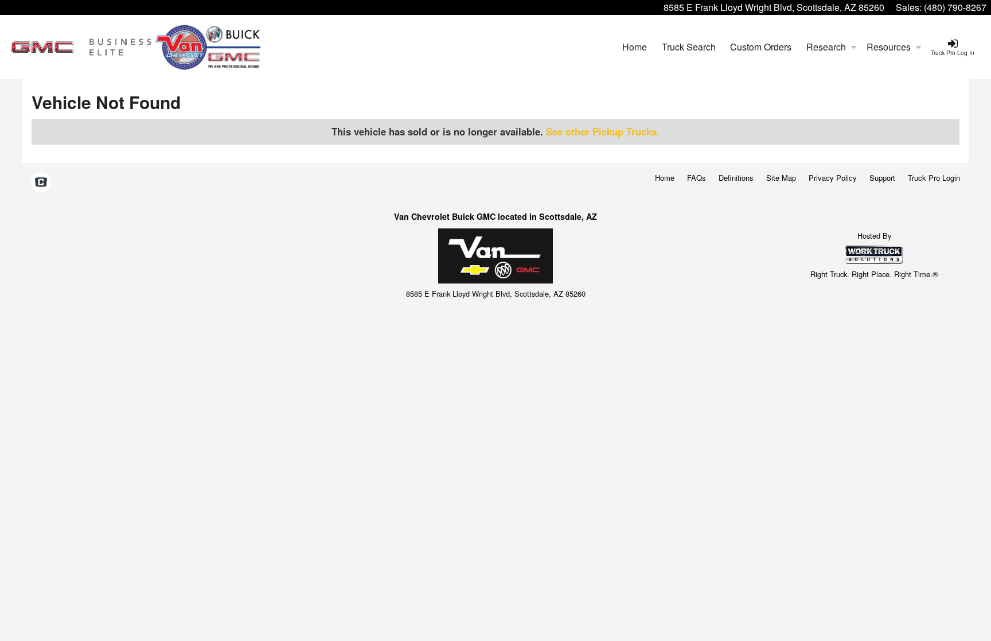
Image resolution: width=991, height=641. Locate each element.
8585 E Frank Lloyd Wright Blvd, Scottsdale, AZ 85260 (774, 7)
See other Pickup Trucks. (603, 131)
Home (634, 46)
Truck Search (689, 46)
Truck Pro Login (934, 177)
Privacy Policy (833, 177)
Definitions (736, 177)
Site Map (781, 177)
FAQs (696, 177)
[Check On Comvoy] (41, 182)
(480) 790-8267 (955, 7)
